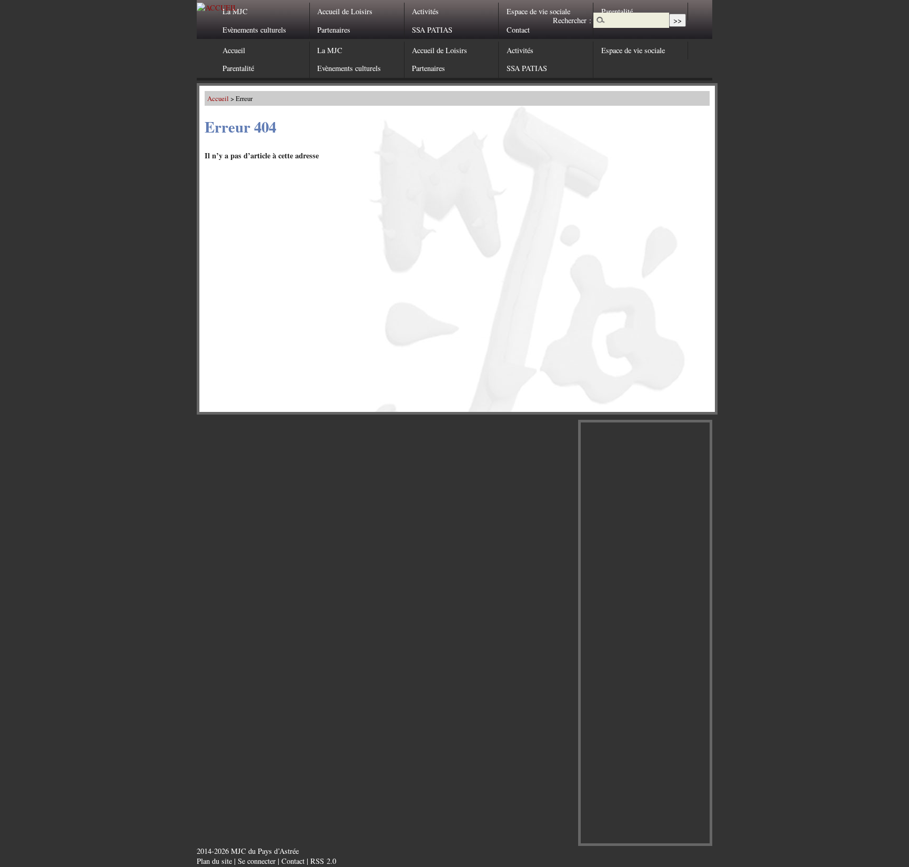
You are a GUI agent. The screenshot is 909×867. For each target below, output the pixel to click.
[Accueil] (217, 8)
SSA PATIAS (432, 30)
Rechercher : (572, 20)
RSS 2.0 (323, 861)
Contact (518, 30)
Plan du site (214, 861)
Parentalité (238, 68)
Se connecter (257, 861)
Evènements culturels (254, 30)
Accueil (234, 50)
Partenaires (333, 30)
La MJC (235, 11)
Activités (425, 11)
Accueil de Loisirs (344, 11)
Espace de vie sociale (538, 11)
